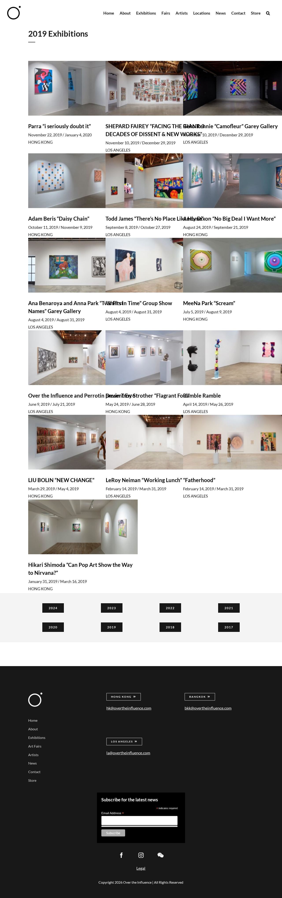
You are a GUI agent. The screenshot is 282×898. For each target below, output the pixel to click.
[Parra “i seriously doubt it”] (83, 88)
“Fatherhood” (199, 480)
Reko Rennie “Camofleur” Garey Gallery (230, 126)
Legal (140, 868)
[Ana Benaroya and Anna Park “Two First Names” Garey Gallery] (83, 265)
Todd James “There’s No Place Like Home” (155, 218)
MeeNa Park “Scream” (209, 303)
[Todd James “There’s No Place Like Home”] (160, 180)
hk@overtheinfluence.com (128, 708)
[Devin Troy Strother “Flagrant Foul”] (160, 357)
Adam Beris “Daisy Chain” (58, 218)
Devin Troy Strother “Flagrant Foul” (148, 395)
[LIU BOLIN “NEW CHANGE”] (83, 442)
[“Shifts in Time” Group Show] (160, 265)
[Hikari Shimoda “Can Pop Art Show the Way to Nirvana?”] (83, 527)
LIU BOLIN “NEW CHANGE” (61, 480)
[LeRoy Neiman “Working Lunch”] (160, 442)
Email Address (112, 813)
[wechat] (160, 855)
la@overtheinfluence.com (128, 752)
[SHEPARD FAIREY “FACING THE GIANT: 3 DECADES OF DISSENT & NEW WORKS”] (160, 88)
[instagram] (141, 855)
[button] (268, 12)
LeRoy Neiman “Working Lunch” (144, 480)
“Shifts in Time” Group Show (139, 303)
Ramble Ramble (202, 395)
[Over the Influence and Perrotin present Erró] (83, 357)
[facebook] (121, 855)
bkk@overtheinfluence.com (208, 708)
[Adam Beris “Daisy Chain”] (83, 180)
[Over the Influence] (35, 694)
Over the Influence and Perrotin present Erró (81, 395)
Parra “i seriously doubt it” (59, 126)
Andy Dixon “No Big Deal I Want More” (229, 218)
